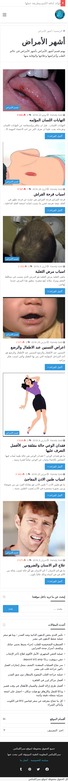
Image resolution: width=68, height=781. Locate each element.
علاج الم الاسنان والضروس (44, 565)
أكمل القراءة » (55, 136)
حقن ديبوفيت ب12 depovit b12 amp (43, 659)
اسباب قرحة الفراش (49, 194)
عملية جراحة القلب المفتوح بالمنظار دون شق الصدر (35, 674)
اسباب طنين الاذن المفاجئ (44, 479)
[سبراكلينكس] (59, 14)
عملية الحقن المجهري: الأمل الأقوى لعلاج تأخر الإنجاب (34, 653)
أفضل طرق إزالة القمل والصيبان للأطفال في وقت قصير (33, 685)
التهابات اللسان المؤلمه (47, 120)
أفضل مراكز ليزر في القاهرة (47, 680)
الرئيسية (58, 30)
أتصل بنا (24, 760)
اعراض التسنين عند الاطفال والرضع (38, 347)
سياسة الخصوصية (39, 760)
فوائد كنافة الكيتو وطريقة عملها (41, 3)
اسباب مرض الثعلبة (50, 271)
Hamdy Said (56, 115)
